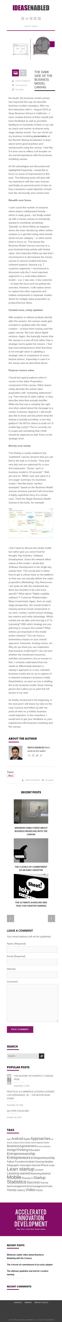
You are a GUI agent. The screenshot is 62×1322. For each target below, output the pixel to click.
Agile (9, 1139)
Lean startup (20, 1169)
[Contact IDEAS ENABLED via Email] (33, 756)
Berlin (33, 1143)
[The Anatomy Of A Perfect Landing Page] (10, 1080)
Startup (39, 1177)
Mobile (14, 1177)
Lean (52, 1165)
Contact (18, 1302)
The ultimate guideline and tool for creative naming (31, 904)
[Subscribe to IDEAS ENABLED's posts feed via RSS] (29, 756)
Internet (36, 1165)
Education (34, 1149)
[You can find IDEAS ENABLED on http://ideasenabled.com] (40, 756)
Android (17, 1139)
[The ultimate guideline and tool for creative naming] (31, 886)
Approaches (40, 1138)
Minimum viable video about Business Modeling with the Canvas (31, 831)
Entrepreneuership (21, 1154)
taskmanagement (17, 1186)
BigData (40, 1143)
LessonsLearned (18, 1173)
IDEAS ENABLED (23, 81)
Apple (27, 1138)
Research (27, 1178)
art (52, 1139)
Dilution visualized (18, 1111)
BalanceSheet (19, 1143)
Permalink (20, 89)
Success (33, 1182)
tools (50, 1186)
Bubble (46, 1143)
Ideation (48, 1161)
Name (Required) (16, 943)
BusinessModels (44, 1146)
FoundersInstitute (24, 1161)
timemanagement (37, 1186)
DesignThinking (17, 1150)
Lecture (39, 1169)
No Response (21, 85)
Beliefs (28, 1143)
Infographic (13, 1165)
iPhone (45, 1165)
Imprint (28, 1302)
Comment (12, 981)
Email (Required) (16, 956)
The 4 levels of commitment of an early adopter (31, 868)
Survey (44, 1182)
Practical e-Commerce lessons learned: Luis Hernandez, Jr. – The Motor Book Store (31, 1095)
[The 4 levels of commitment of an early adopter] (31, 850)
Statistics (16, 1182)
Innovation (25, 1165)
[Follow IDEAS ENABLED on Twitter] (36, 756)
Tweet (10, 772)
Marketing (36, 1173)
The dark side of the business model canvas (43, 79)
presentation (40, 136)
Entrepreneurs (18, 1157)
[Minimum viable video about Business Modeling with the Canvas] (31, 811)
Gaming (39, 1161)
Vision (39, 1190)
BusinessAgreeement (21, 1146)
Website (11, 969)
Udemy (21, 1190)
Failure (10, 1161)
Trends (11, 1190)
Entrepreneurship (43, 1158)
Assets (10, 1143)
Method (46, 1173)
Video (30, 1190)
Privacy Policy (41, 1302)
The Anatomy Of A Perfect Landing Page (33, 1078)
